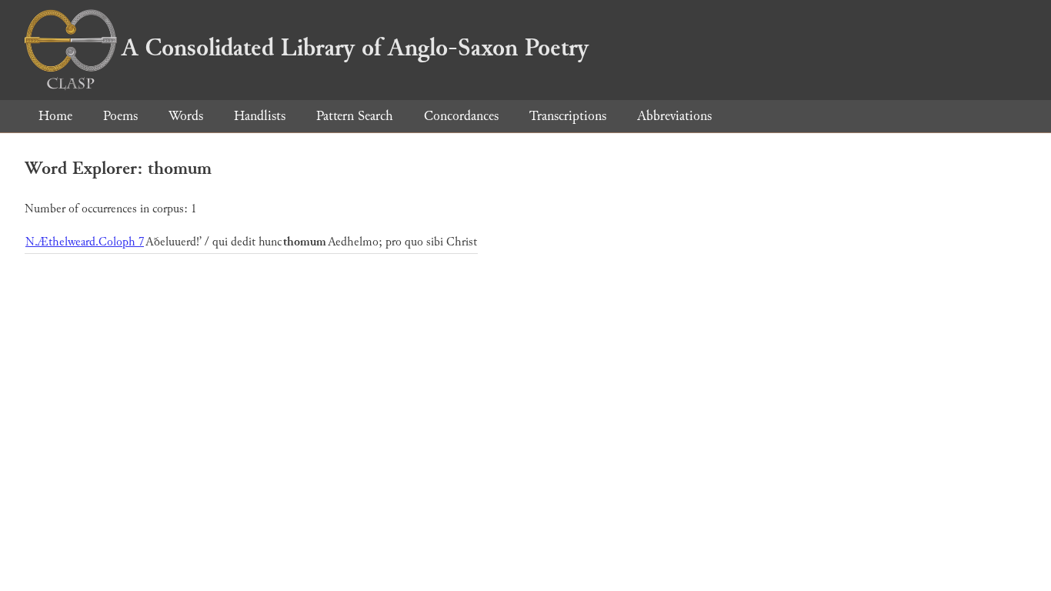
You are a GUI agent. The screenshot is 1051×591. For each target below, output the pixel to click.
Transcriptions (567, 115)
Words (185, 115)
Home (55, 115)
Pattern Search (354, 115)
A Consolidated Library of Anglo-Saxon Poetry (355, 47)
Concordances (461, 115)
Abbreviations (674, 115)
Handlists (259, 115)
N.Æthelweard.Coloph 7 (84, 242)
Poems (120, 115)
